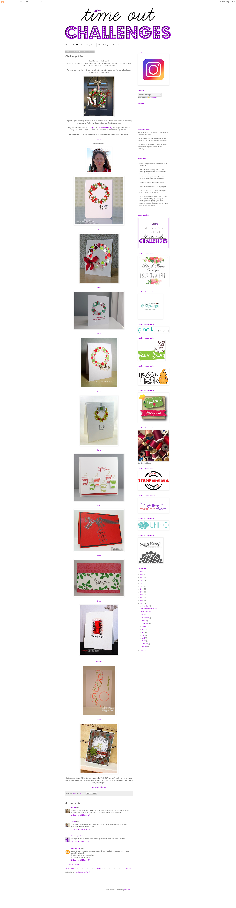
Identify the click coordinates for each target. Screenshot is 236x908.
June (143, 632)
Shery (99, 601)
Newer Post (70, 868)
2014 (142, 650)
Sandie (98, 505)
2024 (142, 577)
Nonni (99, 556)
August (144, 626)
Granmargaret (76, 836)
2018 (142, 595)
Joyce (99, 392)
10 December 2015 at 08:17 (80, 815)
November (145, 618)
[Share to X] (91, 793)
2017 (142, 598)
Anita (99, 333)
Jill (99, 229)
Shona (99, 288)
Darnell (73, 821)
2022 (142, 583)
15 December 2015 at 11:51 (80, 841)
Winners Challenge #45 (149, 608)
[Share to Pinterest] (96, 793)
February (145, 644)
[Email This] (87, 793)
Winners (144, 614)
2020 (142, 589)
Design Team (91, 45)
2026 (142, 572)
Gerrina (99, 661)
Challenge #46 (146, 611)
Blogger (127, 890)
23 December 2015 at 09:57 (80, 860)
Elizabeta (99, 720)
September (145, 624)
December (145, 606)
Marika (73, 807)
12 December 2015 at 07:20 (80, 829)
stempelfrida (75, 848)
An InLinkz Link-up (99, 787)
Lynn (99, 450)
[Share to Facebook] (94, 793)
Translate (154, 98)
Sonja (91, 127)
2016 (142, 600)
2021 (142, 586)
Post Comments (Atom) (82, 872)
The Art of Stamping (105, 127)
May (143, 635)
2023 (142, 580)
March (144, 641)
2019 (142, 592)
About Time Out (78, 45)
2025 (142, 574)
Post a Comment (74, 864)
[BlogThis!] (89, 793)
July (143, 629)
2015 (142, 603)
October (144, 621)
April (143, 638)
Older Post (128, 868)
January (144, 647)
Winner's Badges (104, 45)
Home (68, 45)
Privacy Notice (117, 45)
